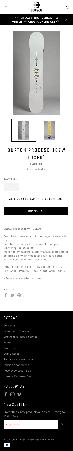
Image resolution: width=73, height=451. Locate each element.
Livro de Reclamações (17, 376)
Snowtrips (10, 342)
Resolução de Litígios (17, 370)
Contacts (9, 325)
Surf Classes (11, 353)
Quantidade (10, 179)
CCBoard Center (20, 439)
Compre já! (35, 211)
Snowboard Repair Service (20, 336)
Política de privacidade (18, 359)
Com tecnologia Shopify (41, 439)
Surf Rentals (11, 348)
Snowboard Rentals (16, 331)
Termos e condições (16, 365)
